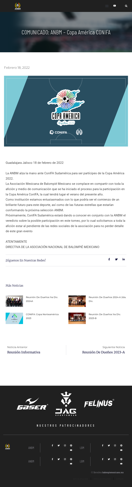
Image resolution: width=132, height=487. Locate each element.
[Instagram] (65, 445)
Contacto (119, 478)
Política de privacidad (102, 478)
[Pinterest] (71, 445)
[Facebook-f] (52, 445)
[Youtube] (71, 450)
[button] (106, 6)
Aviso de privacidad (80, 478)
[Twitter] (58, 445)
